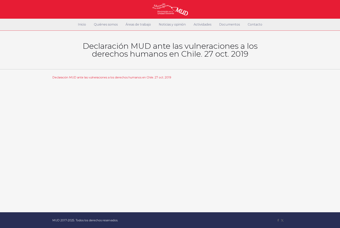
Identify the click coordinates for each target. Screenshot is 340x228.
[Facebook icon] (278, 220)
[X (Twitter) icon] (282, 220)
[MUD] (170, 9)
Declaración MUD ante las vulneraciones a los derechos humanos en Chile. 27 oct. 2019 (111, 77)
